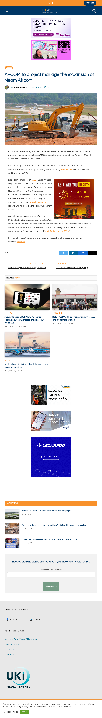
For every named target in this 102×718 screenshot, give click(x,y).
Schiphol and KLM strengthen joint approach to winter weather (26, 365)
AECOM (34, 179)
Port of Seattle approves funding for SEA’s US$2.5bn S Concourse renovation (54, 525)
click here (21, 241)
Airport (9, 68)
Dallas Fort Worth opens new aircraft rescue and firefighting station (73, 318)
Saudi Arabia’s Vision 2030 (56, 231)
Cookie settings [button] (11, 712)
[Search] (94, 11)
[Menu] (7, 11)
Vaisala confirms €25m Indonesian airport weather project (47, 511)
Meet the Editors (12, 644)
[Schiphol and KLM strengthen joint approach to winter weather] (27, 344)
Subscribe (90, 3)
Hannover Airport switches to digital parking (27, 268)
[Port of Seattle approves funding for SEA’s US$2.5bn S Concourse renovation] (12, 528)
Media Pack (10, 654)
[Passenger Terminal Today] (51, 10)
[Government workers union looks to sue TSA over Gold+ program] (12, 543)
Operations (57, 313)
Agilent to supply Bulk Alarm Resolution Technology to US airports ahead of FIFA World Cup (24, 320)
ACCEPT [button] (24, 712)
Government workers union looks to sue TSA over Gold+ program (49, 539)
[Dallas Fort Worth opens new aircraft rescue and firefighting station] (74, 297)
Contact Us (9, 649)
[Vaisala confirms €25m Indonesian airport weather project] (12, 514)
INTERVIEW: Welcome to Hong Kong (72, 268)
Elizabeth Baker (20, 87)
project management (39, 202)
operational (66, 169)
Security (8, 313)
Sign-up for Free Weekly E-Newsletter (21, 639)
